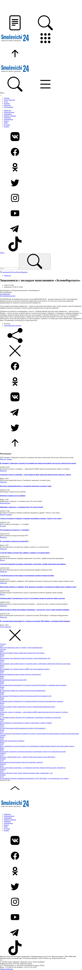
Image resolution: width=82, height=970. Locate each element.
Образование (8, 119)
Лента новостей (9, 100)
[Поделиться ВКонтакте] (41, 397)
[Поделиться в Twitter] (41, 427)
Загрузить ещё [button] (5, 780)
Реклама (7, 103)
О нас (6, 101)
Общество (7, 110)
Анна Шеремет (5, 294)
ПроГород (7, 117)
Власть (6, 121)
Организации (8, 107)
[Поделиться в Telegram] (41, 412)
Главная (6, 98)
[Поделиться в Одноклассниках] (41, 381)
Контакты (7, 105)
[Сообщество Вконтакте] (41, 136)
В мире (6, 126)
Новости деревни (10, 116)
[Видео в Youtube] (41, 213)
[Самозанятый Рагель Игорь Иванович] (14, 272)
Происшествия (9, 112)
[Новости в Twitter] (41, 182)
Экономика (8, 114)
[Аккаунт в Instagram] (41, 198)
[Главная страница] (15, 45)
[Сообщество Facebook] (41, 152)
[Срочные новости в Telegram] (41, 228)
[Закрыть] (1, 95)
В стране (7, 125)
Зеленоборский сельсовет (12, 325)
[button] (15, 30)
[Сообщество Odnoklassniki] (41, 167)
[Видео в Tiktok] (41, 244)
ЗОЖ (5, 123)
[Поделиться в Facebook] (41, 366)
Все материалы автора (7, 296)
